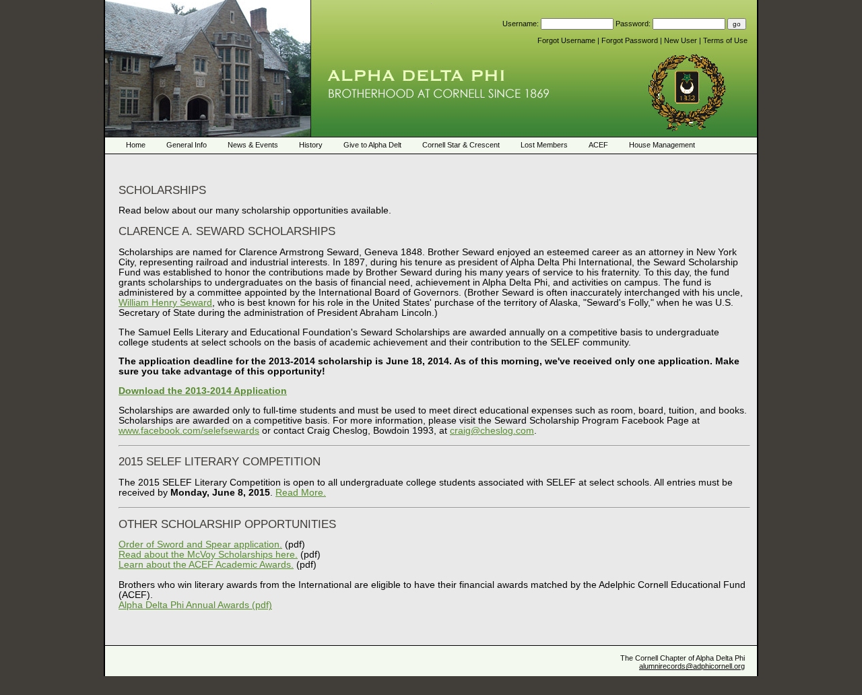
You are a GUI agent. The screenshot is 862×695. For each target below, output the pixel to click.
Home (135, 145)
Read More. (300, 493)
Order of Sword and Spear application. (200, 544)
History (311, 145)
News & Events (253, 145)
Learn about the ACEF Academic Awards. (206, 565)
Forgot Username (567, 40)
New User (681, 40)
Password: (634, 24)
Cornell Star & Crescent (461, 145)
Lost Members (544, 145)
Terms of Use (725, 40)
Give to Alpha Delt (372, 145)
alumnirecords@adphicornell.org (692, 666)
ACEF (598, 145)
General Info (186, 145)
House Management (662, 145)
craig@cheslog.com (492, 431)
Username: (521, 24)
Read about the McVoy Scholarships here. (208, 555)
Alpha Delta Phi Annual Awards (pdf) (195, 605)
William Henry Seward (165, 303)
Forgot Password (630, 40)
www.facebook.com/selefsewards (189, 431)
